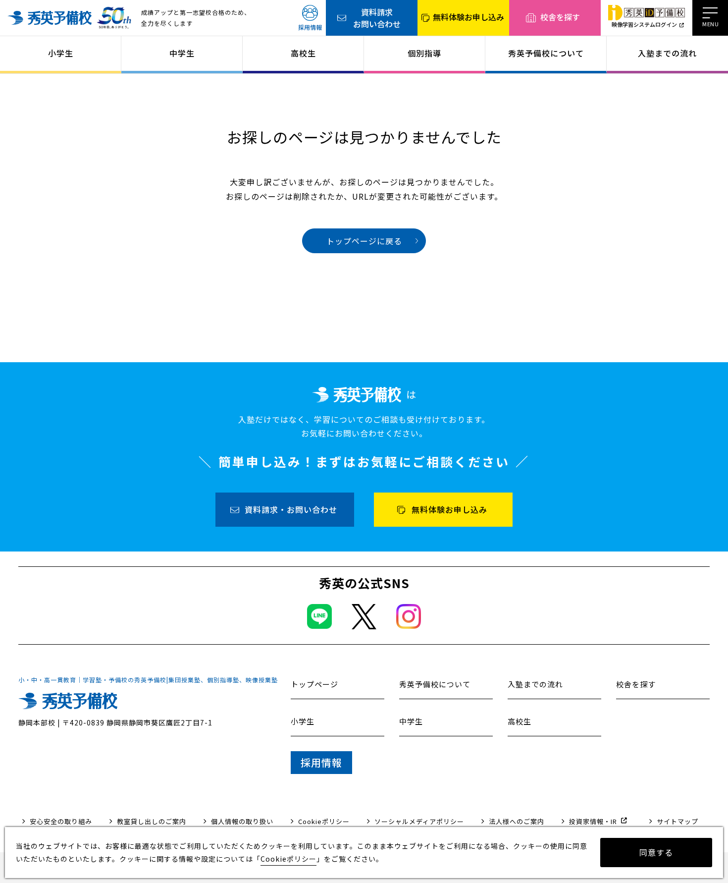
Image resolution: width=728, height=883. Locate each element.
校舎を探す (560, 17)
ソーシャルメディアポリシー (419, 821)
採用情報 (310, 27)
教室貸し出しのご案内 (151, 821)
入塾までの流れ (667, 53)
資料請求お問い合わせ (377, 18)
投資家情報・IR (593, 821)
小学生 (60, 53)
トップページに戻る (364, 241)
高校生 (303, 53)
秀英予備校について (546, 53)
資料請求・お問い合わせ (291, 509)
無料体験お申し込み (468, 17)
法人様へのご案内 (516, 821)
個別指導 (424, 53)
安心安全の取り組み (61, 821)
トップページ (314, 684)
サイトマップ (677, 821)
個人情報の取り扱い (242, 821)
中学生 (182, 53)
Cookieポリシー (324, 821)
